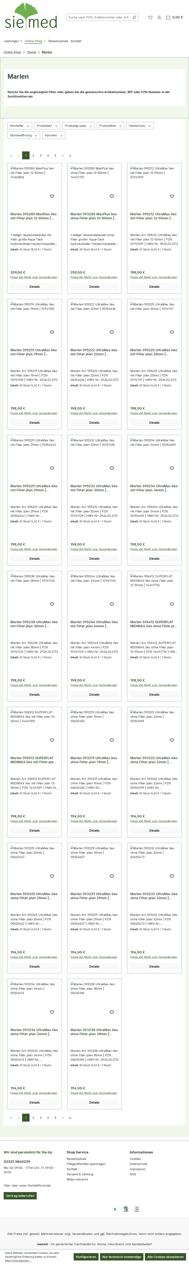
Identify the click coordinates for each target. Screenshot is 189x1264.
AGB (133, 1174)
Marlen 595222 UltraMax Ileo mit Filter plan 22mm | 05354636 (94, 352)
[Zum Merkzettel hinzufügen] (52, 196)
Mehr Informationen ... (18, 1260)
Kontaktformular (39, 1185)
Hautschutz (137, 126)
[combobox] (98, 17)
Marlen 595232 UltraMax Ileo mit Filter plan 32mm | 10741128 (94, 488)
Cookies (135, 1159)
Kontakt (72, 1169)
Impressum (137, 1169)
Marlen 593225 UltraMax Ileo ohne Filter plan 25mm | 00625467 (34, 896)
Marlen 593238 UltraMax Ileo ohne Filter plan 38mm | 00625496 (94, 1032)
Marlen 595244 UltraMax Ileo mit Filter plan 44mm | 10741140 (94, 624)
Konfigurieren (86, 1257)
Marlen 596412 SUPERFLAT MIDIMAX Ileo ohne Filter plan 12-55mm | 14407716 (154, 624)
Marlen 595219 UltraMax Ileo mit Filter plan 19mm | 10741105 (34, 352)
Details (35, 286)
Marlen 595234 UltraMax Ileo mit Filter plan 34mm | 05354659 (154, 488)
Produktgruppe (76, 126)
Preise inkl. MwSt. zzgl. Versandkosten (34, 277)
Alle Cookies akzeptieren (165, 1257)
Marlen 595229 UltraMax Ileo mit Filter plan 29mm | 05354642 (34, 488)
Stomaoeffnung (21, 135)
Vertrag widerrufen (20, 1196)
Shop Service (77, 1152)
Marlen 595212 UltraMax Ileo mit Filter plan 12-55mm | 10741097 (153, 216)
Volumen (51, 135)
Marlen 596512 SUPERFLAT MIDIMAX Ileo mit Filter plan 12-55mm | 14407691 (33, 760)
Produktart (45, 126)
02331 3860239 (17, 1162)
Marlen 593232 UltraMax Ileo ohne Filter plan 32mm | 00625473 (154, 896)
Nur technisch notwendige (121, 1257)
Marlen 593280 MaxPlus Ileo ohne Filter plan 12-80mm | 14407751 (94, 216)
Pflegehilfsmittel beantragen (86, 1164)
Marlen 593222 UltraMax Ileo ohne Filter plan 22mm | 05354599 (153, 760)
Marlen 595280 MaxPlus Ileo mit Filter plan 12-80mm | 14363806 (34, 216)
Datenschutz (138, 1164)
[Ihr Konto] (159, 17)
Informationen (141, 1152)
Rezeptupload (76, 1159)
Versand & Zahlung (80, 1174)
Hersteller (17, 126)
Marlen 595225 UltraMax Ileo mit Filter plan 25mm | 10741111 (153, 352)
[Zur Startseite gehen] (31, 16)
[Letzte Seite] (70, 155)
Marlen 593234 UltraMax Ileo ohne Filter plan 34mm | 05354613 (34, 1032)
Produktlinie (108, 126)
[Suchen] (134, 17)
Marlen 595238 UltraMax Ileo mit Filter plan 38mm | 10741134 (34, 624)
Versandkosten (82, 1234)
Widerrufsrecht (77, 1179)
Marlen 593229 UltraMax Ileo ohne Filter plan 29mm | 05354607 (94, 896)
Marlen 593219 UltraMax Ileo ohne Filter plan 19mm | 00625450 (94, 760)
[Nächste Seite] (62, 155)
